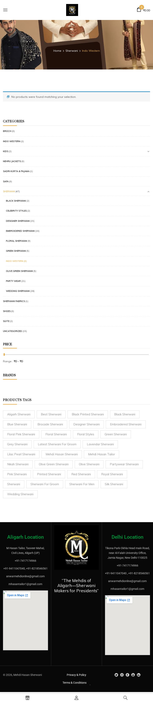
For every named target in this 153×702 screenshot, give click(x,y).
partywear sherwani (124, 464)
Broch (7, 131)
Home (57, 50)
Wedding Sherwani (18, 291)
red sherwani (81, 474)
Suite (6, 321)
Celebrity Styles (16, 210)
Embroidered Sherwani (20, 231)
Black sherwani (16, 200)
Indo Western (11, 141)
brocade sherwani (50, 424)
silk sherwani (114, 484)
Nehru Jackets (12, 161)
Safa (6, 181)
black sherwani (124, 414)
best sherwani (51, 414)
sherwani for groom (44, 484)
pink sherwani (17, 474)
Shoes (7, 311)
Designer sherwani (18, 221)
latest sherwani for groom (57, 444)
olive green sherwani (54, 464)
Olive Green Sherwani (19, 271)
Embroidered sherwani (125, 424)
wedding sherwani (20, 494)
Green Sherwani (16, 251)
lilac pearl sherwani (21, 454)
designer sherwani (86, 424)
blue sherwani (17, 424)
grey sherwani (17, 444)
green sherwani (116, 434)
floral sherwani (56, 434)
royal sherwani (112, 474)
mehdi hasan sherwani (62, 454)
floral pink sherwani (21, 434)
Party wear (13, 281)
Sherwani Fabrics (14, 301)
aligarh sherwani (18, 414)
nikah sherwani (17, 464)
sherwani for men (81, 484)
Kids (5, 151)
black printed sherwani (88, 414)
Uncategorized (12, 331)
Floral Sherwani (16, 241)
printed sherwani (49, 474)
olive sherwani (89, 464)
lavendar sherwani (100, 444)
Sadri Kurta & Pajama (16, 171)
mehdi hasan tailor (101, 454)
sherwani (13, 484)
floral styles (85, 434)
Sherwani (72, 50)
